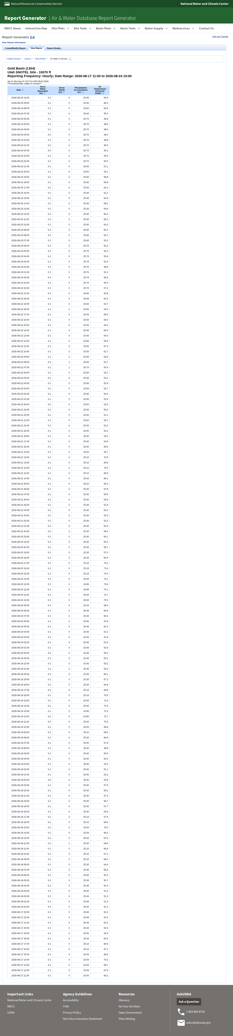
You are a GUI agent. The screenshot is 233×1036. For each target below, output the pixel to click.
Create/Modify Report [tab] (15, 48)
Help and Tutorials (220, 36)
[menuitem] (15, 58)
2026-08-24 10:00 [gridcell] (20, 97)
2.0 (32, 37)
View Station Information (14, 42)
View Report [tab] (36, 48)
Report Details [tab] (54, 48)
